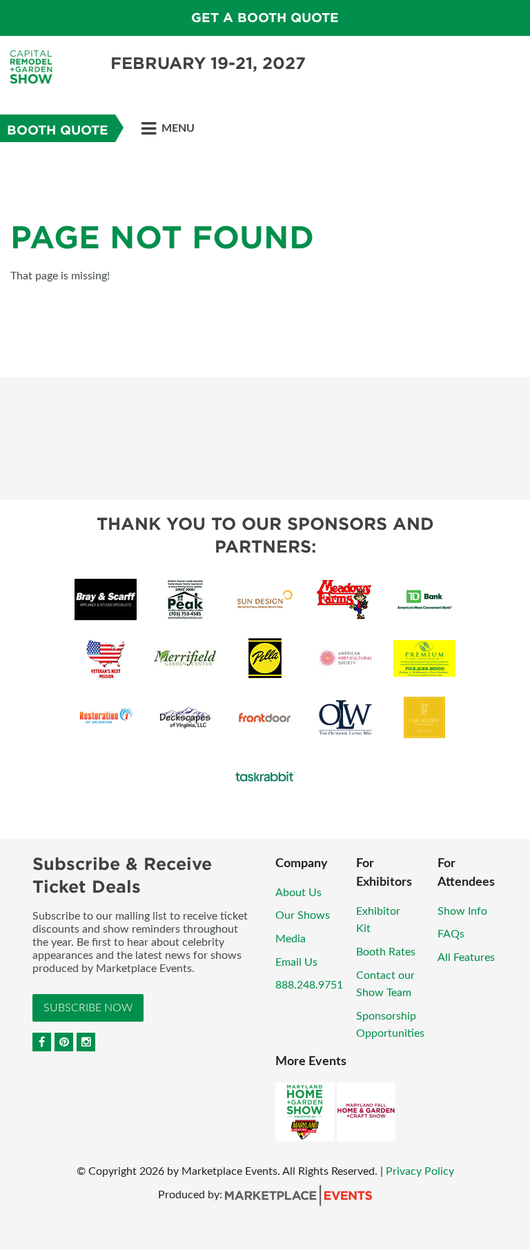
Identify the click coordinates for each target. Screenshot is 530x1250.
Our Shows (302, 915)
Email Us (296, 962)
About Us (298, 892)
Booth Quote (57, 130)
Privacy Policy (420, 1171)
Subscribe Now (87, 1007)
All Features (466, 957)
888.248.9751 (309, 985)
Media (290, 938)
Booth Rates (385, 952)
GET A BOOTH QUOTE (265, 17)
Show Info (462, 911)
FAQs (451, 934)
